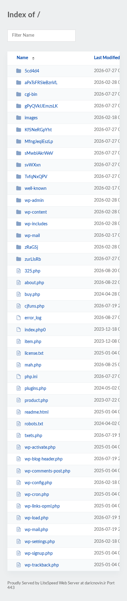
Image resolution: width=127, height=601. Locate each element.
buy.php (32, 294)
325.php (32, 271)
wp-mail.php (36, 530)
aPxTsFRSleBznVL (41, 83)
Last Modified (107, 58)
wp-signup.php (39, 553)
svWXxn (33, 165)
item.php (33, 342)
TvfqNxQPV (36, 177)
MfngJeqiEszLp (39, 142)
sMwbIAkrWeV (39, 153)
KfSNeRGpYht (38, 130)
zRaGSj (31, 247)
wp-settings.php (40, 542)
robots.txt (34, 424)
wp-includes (36, 224)
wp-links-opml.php (42, 506)
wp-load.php (36, 518)
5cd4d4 (32, 71)
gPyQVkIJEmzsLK (41, 106)
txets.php (33, 436)
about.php (34, 283)
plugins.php (35, 388)
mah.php (33, 365)
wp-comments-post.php (47, 471)
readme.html (36, 412)
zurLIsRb (33, 259)
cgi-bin (31, 94)
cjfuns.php (34, 306)
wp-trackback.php (42, 565)
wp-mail (32, 236)
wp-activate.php (40, 447)
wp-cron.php (37, 495)
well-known (36, 188)
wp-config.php (38, 483)
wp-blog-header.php (44, 459)
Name (22, 58)
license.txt (34, 353)
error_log (33, 318)
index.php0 (35, 330)
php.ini (31, 377)
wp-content (36, 212)
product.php (36, 400)
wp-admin (34, 200)
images (31, 118)
